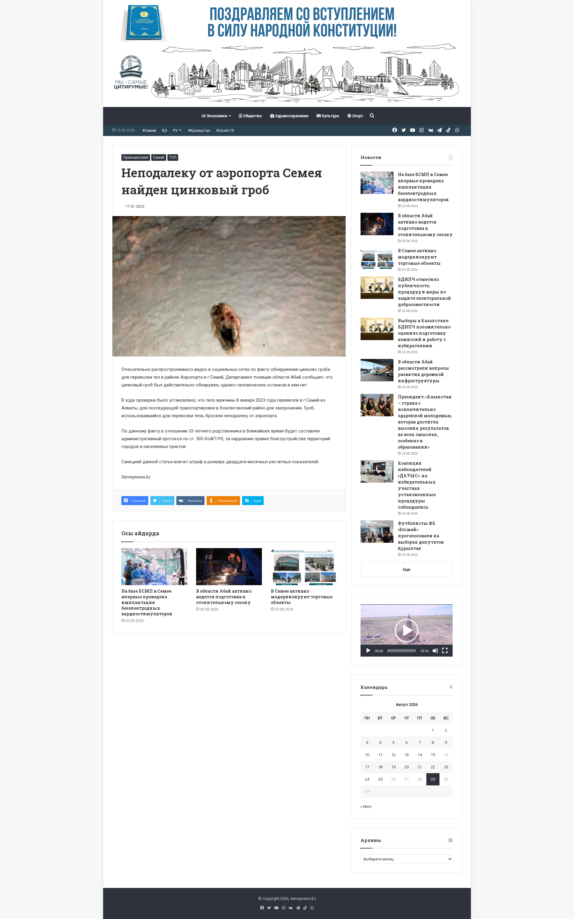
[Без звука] (435, 651)
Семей (158, 157)
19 (393, 767)
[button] (407, 631)
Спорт (357, 116)
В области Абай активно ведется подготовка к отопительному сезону (223, 596)
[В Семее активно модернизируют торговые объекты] (304, 566)
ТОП (172, 157)
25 (380, 779)
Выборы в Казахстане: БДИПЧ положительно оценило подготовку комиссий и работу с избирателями (424, 333)
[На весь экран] (445, 651)
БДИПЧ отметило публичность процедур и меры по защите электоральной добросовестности (424, 291)
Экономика (216, 116)
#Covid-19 (225, 130)
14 (420, 755)
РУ (175, 130)
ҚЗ (164, 130)
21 (420, 767)
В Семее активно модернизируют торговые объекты (301, 596)
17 (367, 767)
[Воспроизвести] (368, 651)
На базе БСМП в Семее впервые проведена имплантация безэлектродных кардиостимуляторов (146, 602)
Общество (252, 116)
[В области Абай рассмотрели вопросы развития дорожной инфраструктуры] (377, 370)
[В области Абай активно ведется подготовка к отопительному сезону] (229, 566)
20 (406, 767)
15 (433, 755)
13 (406, 755)
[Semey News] (287, 74)
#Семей (149, 130)
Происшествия (135, 157)
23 (446, 767)
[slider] (402, 650)
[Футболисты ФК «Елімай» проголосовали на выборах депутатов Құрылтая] (377, 531)
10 (367, 755)
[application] (407, 630)
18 (380, 767)
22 (433, 767)
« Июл (366, 806)
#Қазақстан (199, 130)
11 (380, 755)
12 (393, 755)
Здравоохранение (291, 116)
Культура (330, 116)
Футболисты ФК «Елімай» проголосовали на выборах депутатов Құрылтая (421, 535)
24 (367, 779)
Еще (406, 569)
